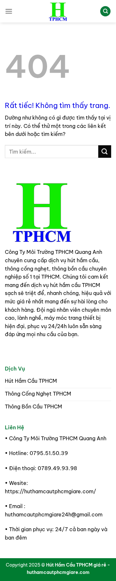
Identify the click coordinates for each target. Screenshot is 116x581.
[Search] (105, 11)
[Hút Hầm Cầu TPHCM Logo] (42, 211)
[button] (9, 11)
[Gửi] (104, 151)
